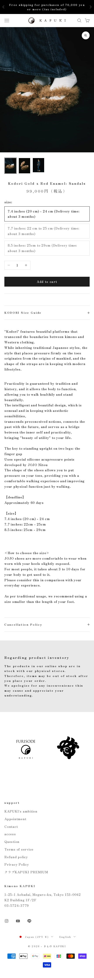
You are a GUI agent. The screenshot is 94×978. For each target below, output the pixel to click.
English (65, 936)
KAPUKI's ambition (20, 811)
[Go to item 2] (24, 166)
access (10, 834)
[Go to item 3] (38, 165)
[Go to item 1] (10, 166)
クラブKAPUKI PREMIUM (26, 872)
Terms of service (18, 849)
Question (11, 841)
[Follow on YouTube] (18, 921)
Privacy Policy (16, 864)
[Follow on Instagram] (6, 921)
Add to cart (47, 281)
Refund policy (16, 856)
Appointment (15, 818)
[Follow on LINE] (29, 921)
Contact (11, 826)
